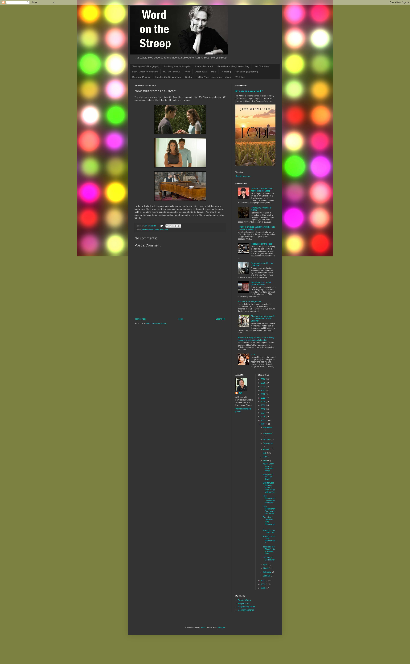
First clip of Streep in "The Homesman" (269, 522)
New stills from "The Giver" (269, 531)
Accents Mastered (204, 66)
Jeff (240, 393)
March (266, 568)
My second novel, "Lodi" (249, 91)
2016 (263, 417)
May (265, 460)
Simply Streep (244, 603)
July (265, 453)
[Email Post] (162, 226)
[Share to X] (173, 226)
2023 (263, 390)
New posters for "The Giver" (268, 476)
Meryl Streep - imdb (246, 607)
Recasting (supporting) (246, 71)
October (267, 439)
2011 (263, 588)
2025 (253, 355)
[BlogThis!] (170, 226)
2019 (263, 405)
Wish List (240, 77)
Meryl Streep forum (246, 610)
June (265, 457)
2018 (263, 409)
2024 (263, 387)
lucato (203, 627)
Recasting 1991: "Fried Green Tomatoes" (261, 283)
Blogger (221, 627)
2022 (263, 394)
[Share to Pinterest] (179, 226)
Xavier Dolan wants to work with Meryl (268, 467)
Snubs (188, 77)
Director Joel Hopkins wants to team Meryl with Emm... (269, 487)
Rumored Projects (141, 77)
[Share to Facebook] (176, 226)
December (267, 427)
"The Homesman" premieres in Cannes (269, 509)
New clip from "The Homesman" (269, 539)
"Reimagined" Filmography (145, 66)
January (267, 576)
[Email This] (167, 226)
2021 (263, 398)
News (187, 71)
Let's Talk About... (262, 66)
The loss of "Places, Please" (250, 302)
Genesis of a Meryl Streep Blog (233, 66)
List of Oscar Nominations (145, 71)
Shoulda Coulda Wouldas (168, 77)
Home (180, 319)
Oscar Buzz (201, 71)
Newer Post (140, 319)
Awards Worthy (244, 600)
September (268, 443)
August (266, 449)
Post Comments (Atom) (156, 323)
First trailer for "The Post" (261, 244)
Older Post (220, 319)
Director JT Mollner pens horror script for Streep (261, 190)
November (267, 433)
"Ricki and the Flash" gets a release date (269, 550)
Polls (213, 71)
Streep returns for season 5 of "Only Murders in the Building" (263, 318)
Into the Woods (148, 230)
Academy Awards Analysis (177, 66)
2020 (263, 402)
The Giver (164, 230)
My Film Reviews (171, 71)
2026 (263, 379)
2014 (263, 424)
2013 (263, 580)
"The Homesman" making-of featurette (269, 499)
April (265, 565)
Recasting (226, 71)
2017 (263, 413)
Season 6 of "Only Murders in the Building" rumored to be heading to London (256, 339)
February (267, 572)
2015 (263, 420)
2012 (263, 584)
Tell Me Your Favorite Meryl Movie (213, 77)
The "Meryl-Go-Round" (269, 558)
